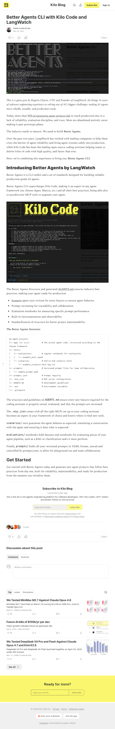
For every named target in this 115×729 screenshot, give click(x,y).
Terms (64, 709)
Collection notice (76, 709)
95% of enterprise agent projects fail (49, 116)
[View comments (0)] (19, 37)
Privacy (56, 709)
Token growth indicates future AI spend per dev (29, 625)
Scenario (17, 301)
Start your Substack (50, 716)
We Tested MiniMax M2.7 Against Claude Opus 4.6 (38, 600)
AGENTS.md (66, 289)
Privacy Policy (78, 516)
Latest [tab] (17, 592)
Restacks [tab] (25, 557)
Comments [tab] (13, 557)
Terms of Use (71, 513)
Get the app (71, 716)
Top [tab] (9, 592)
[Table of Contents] (3, 364)
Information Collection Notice (56, 516)
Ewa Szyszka (23, 629)
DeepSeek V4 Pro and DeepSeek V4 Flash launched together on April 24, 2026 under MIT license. (44, 650)
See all (12, 666)
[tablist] (18, 557)
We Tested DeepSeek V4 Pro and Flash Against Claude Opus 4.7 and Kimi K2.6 (41, 643)
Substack (43, 723)
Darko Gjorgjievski (21, 28)
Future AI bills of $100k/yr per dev (28, 622)
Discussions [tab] (28, 592)
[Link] (2, 167)
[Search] (74, 5)
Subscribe (92, 5)
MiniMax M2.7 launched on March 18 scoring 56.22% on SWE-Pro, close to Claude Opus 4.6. (42, 605)
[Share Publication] (80, 5)
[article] (57, 607)
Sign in (106, 5)
